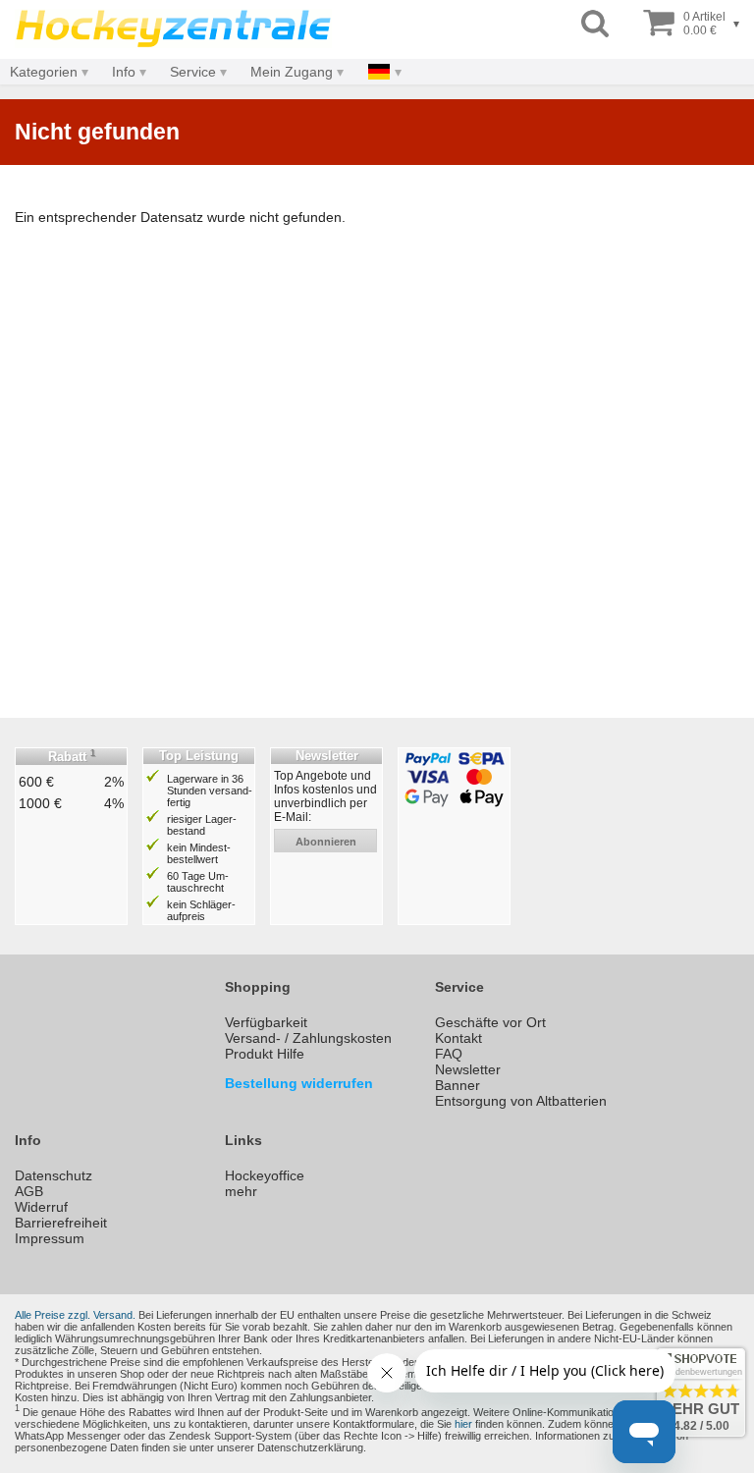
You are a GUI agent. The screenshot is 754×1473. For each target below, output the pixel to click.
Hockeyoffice (264, 1175)
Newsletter (468, 1069)
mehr (241, 1191)
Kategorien (44, 72)
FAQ (448, 1054)
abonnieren (326, 841)
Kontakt (458, 1038)
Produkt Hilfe (264, 1054)
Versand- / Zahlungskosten (308, 1038)
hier (463, 1424)
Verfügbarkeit (266, 1022)
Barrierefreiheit (61, 1222)
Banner (457, 1085)
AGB (29, 1191)
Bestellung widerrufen (299, 1083)
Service (193, 72)
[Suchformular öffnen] (595, 24)
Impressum (49, 1238)
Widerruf (41, 1207)
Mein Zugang (291, 72)
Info (123, 72)
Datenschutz (53, 1175)
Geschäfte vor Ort (490, 1022)
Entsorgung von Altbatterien (521, 1101)
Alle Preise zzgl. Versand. (75, 1315)
